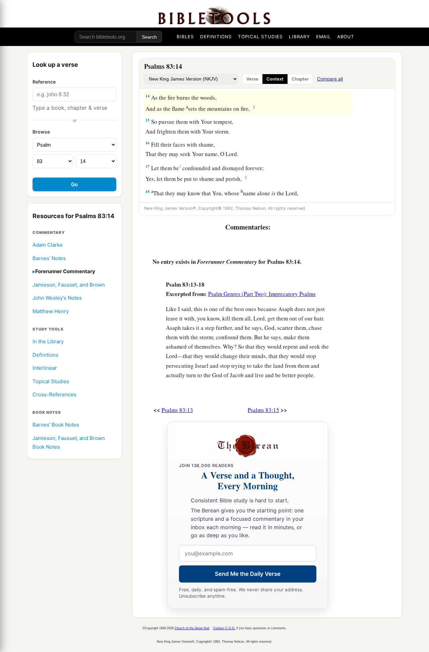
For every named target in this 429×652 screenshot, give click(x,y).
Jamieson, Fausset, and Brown (69, 285)
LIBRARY (299, 36)
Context (275, 79)
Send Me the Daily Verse (248, 573)
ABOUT (345, 36)
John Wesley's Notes (57, 298)
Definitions (45, 355)
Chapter (300, 79)
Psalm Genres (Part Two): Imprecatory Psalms (262, 294)
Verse (252, 79)
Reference (44, 82)
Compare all (330, 79)
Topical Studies (51, 381)
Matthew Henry (51, 311)
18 (147, 191)
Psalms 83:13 (177, 410)
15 (147, 120)
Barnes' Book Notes (56, 425)
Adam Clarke (48, 245)
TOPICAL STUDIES (260, 36)
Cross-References (54, 395)
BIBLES (185, 36)
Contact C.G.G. (224, 628)
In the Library (48, 341)
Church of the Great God (192, 628)
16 (147, 143)
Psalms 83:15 (263, 410)
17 (147, 166)
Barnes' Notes (49, 258)
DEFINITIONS (216, 36)
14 (147, 96)
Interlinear (45, 368)
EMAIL (323, 36)
